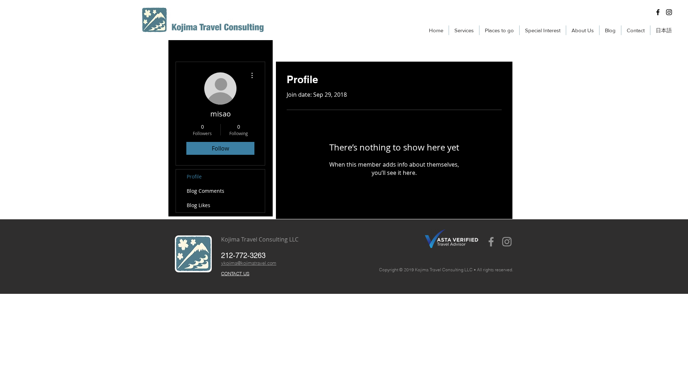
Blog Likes (198, 205)
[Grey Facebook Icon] (491, 241)
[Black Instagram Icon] (669, 12)
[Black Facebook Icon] (658, 12)
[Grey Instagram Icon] (507, 241)
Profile (194, 176)
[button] (464, 30)
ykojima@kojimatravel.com (248, 263)
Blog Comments (205, 190)
